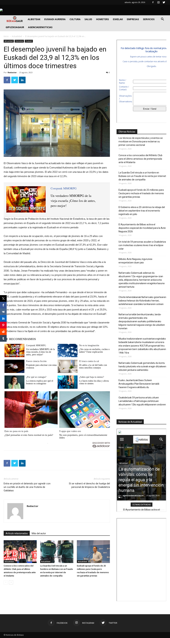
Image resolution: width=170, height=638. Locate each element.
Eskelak (118, 19)
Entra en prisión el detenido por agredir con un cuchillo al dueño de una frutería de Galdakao (27, 487)
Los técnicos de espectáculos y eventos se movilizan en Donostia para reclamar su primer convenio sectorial (141, 141)
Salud (88, 19)
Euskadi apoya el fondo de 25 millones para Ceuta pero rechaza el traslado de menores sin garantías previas (141, 193)
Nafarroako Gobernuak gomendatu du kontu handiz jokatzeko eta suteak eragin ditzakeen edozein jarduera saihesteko (142, 366)
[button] (162, 19)
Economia (19, 41)
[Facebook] (152, 2)
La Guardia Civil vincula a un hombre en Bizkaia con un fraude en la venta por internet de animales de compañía (142, 176)
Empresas (133, 19)
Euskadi (29, 41)
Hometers (102, 19)
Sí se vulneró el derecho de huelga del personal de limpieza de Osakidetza (89, 485)
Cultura (75, 19)
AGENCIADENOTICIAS (40, 27)
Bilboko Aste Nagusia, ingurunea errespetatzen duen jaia (135, 261)
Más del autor (39, 533)
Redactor (12, 72)
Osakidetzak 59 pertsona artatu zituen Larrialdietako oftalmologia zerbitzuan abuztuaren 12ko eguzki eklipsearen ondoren (142, 401)
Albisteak (34, 19)
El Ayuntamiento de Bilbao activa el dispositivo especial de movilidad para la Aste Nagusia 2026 (142, 228)
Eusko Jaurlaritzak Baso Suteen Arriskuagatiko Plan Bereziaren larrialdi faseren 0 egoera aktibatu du (139, 384)
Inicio (6, 36)
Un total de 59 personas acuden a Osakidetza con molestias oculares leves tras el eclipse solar (142, 245)
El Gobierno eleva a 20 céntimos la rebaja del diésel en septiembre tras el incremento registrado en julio (142, 210)
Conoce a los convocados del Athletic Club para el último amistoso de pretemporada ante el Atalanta (140, 159)
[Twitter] (163, 2)
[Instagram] (158, 2)
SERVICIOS (149, 19)
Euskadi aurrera (55, 19)
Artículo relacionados (17, 533)
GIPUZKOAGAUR (15, 27)
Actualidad (17, 36)
